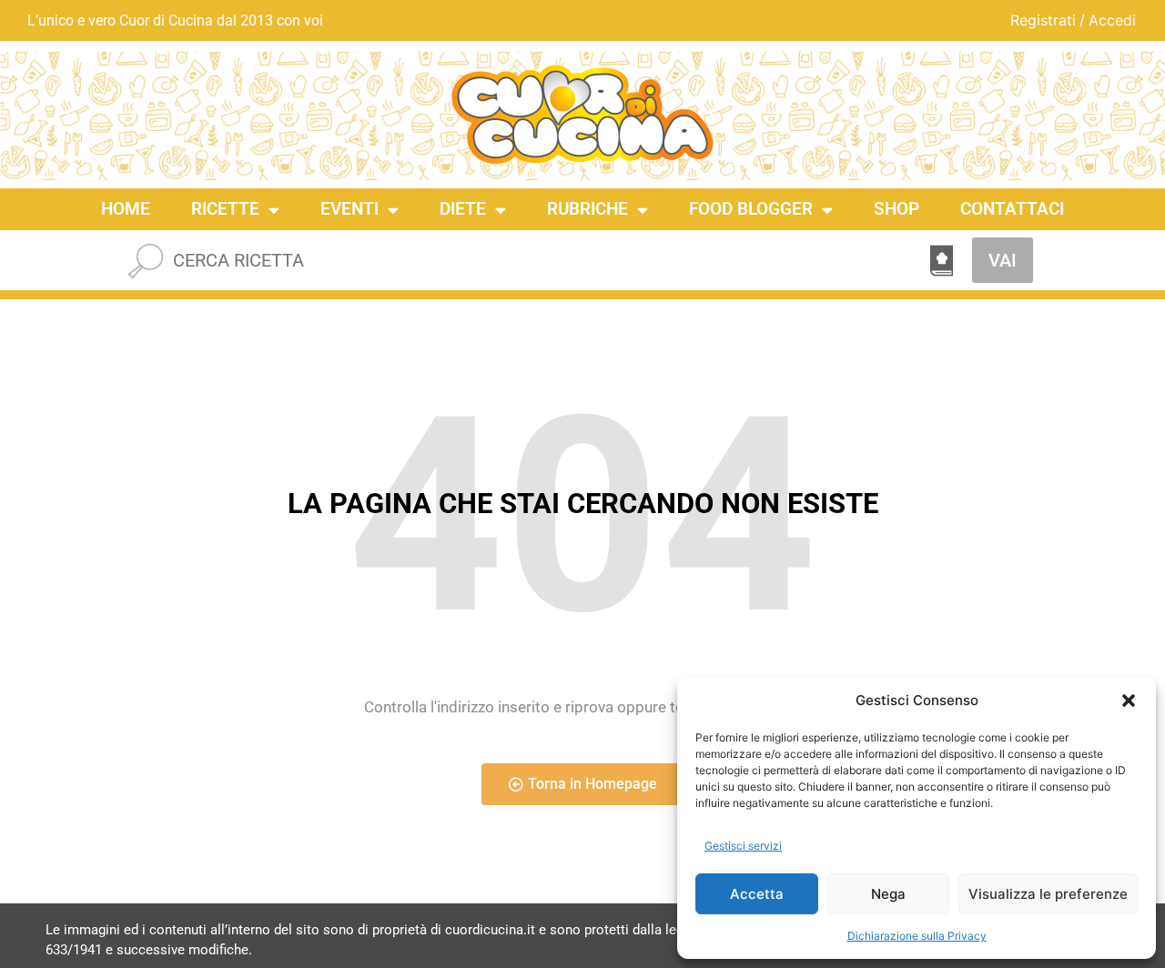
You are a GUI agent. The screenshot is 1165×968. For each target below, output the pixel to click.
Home (125, 208)
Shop (896, 208)
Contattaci (1012, 208)
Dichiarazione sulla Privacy (917, 936)
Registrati (1043, 20)
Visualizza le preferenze (1048, 893)
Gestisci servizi (743, 845)
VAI (1002, 260)
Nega (888, 893)
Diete (463, 208)
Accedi (1112, 20)
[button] (1128, 700)
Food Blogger (751, 208)
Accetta (757, 893)
